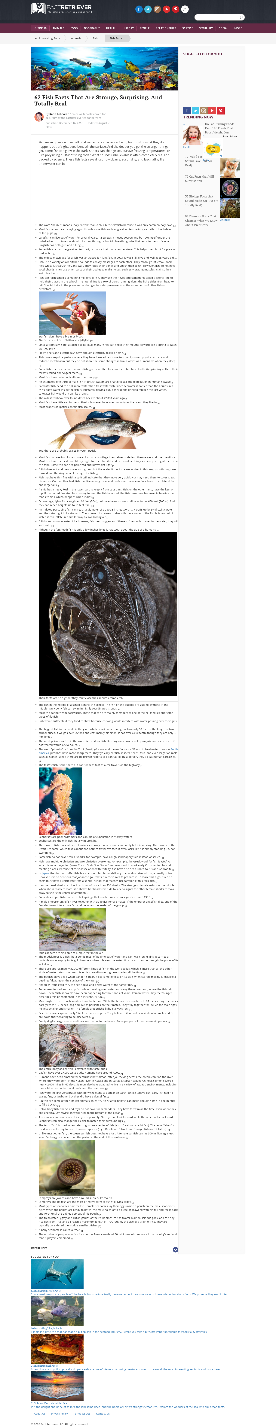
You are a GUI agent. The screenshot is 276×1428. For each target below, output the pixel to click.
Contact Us (103, 1413)
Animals (76, 38)
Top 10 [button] (42, 28)
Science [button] (187, 28)
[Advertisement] (70, 196)
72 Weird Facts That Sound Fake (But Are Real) (199, 160)
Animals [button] (58, 28)
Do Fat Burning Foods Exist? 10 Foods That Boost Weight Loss (219, 128)
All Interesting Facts (47, 38)
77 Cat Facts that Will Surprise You (199, 178)
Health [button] (111, 28)
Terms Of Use (81, 1413)
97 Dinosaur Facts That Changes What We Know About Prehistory (201, 220)
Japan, (46, 873)
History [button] (128, 28)
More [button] (238, 28)
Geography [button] (92, 28)
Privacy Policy (59, 1413)
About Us (39, 1413)
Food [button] (74, 28)
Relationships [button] (166, 28)
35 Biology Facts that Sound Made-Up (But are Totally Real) (201, 200)
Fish (95, 38)
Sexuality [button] (206, 28)
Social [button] (223, 28)
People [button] (145, 28)
